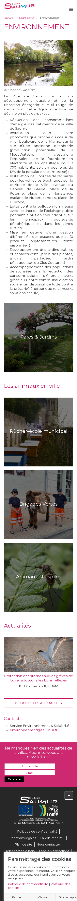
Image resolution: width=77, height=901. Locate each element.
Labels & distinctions (54, 851)
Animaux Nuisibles (38, 577)
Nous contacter (48, 844)
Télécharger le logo (20, 851)
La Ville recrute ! (52, 838)
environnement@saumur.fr (33, 730)
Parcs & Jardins (38, 337)
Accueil (8, 17)
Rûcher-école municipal (38, 431)
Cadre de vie (26, 17)
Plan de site (23, 844)
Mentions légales (23, 838)
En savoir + (39, 349)
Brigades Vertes (38, 504)
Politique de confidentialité (28, 884)
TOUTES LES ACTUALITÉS (40, 703)
